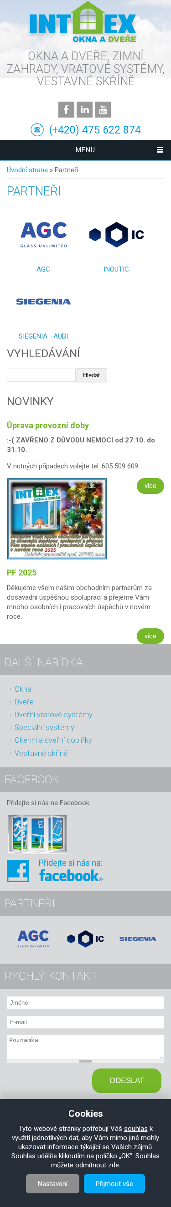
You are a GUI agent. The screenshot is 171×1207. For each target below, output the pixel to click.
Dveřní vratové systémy (54, 714)
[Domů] (83, 23)
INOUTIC (116, 269)
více (150, 486)
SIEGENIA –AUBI (43, 336)
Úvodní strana (27, 170)
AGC (43, 269)
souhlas (136, 1129)
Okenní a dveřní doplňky (53, 740)
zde (113, 1165)
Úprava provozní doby (48, 425)
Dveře (24, 702)
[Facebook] (55, 880)
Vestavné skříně (41, 753)
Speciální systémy (44, 727)
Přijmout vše (114, 1184)
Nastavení (52, 1184)
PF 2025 (21, 572)
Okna (23, 689)
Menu (85, 150)
